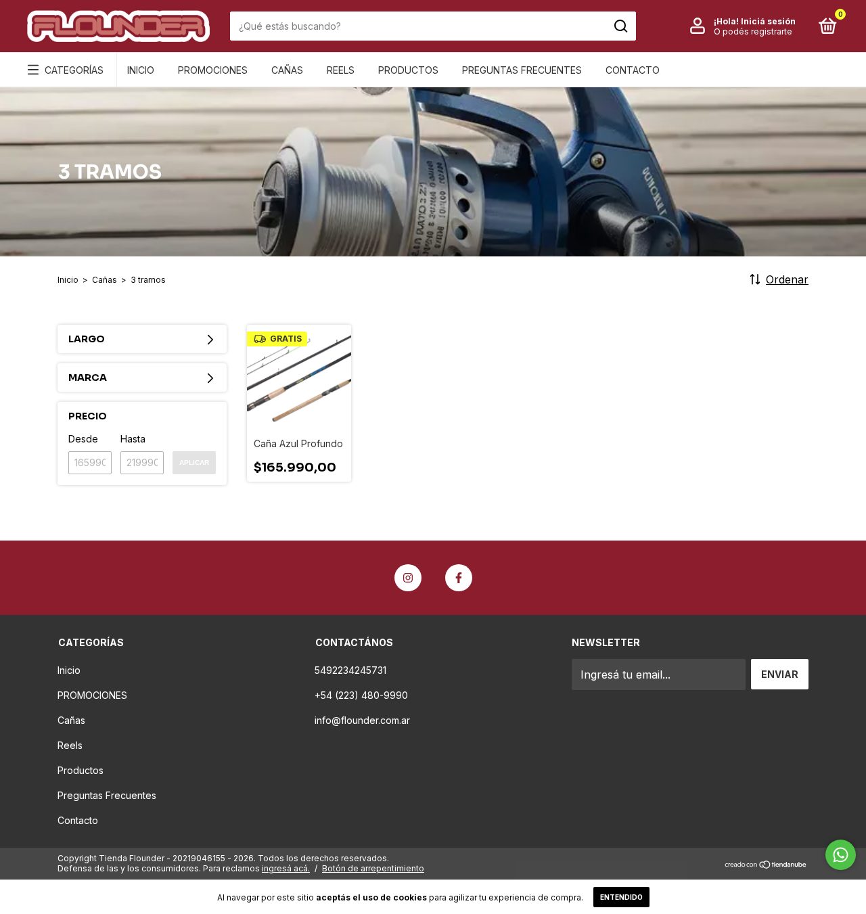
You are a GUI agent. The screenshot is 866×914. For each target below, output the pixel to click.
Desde (83, 438)
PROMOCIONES (213, 70)
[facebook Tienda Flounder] (458, 577)
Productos (408, 70)
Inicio (140, 70)
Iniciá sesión (768, 21)
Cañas (287, 70)
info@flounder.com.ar (362, 720)
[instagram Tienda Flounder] (407, 577)
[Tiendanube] (766, 865)
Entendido (621, 897)
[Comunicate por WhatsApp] (840, 855)
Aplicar (194, 462)
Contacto (633, 70)
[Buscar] (620, 26)
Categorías (74, 70)
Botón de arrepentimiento (373, 868)
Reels (341, 70)
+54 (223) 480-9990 (361, 695)
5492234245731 (350, 670)
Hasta (132, 438)
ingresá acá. (286, 868)
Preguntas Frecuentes (522, 70)
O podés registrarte (753, 31)
